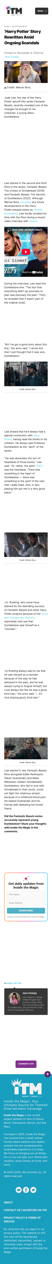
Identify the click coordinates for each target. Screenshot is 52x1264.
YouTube (19, 1190)
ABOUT (8, 1202)
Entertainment (19, 26)
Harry (39, 465)
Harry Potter (14, 983)
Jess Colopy (11, 56)
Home (7, 26)
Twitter (33, 1190)
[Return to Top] (47, 1074)
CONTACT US (12, 1210)
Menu (40, 11)
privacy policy (12, 1232)
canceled (25, 202)
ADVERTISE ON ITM (35, 1210)
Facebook (26, 1190)
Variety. (33, 221)
